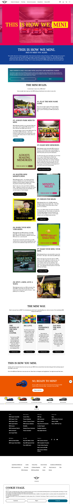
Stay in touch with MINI (42, 447)
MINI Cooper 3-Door (13, 419)
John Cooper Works (13, 432)
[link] (60, 2)
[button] (63, 2)
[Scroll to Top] (36, 407)
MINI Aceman (12, 426)
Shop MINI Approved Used (28, 443)
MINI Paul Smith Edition (14, 440)
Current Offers (26, 416)
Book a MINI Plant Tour (56, 423)
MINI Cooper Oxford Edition (14, 443)
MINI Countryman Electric (14, 428)
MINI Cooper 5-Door (13, 421)
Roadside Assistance (41, 428)
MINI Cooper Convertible (14, 416)
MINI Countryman (12, 430)
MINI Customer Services (42, 440)
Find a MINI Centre (27, 445)
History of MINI (55, 421)
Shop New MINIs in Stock (28, 440)
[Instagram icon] (54, 439)
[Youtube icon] (57, 439)
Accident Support (41, 426)
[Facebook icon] (52, 439)
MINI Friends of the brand (57, 419)
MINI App (39, 416)
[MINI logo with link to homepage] (36, 478)
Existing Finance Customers (29, 428)
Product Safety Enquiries (42, 445)
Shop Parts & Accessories (42, 423)
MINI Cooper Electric (13, 423)
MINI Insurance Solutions (28, 423)
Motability (25, 426)
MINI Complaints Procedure (43, 443)
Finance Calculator (27, 430)
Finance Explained (27, 419)
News (53, 416)
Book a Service (40, 421)
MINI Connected (40, 419)
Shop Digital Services (41, 430)
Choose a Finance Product (28, 421)
